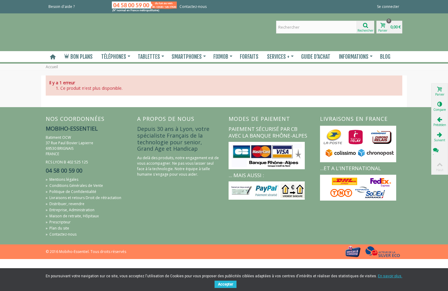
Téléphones (113, 56)
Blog (385, 56)
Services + (278, 56)
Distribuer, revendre (65, 203)
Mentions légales (62, 179)
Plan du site (57, 228)
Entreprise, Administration (70, 209)
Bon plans (81, 56)
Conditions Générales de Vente (74, 185)
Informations (353, 56)
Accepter (225, 284)
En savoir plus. (390, 276)
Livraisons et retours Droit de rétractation (83, 197)
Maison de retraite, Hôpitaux (72, 216)
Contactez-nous (193, 6)
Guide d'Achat (315, 56)
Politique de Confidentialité (71, 191)
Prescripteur (58, 222)
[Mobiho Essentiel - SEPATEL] (87, 31)
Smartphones (187, 56)
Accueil (52, 66)
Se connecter (388, 6)
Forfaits (249, 56)
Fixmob (220, 56)
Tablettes (149, 56)
